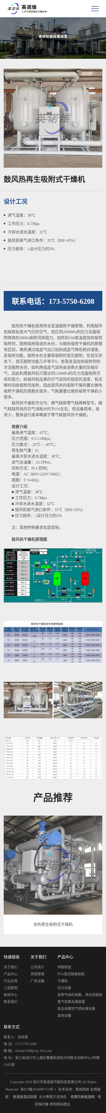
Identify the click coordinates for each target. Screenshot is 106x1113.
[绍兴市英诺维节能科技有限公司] (19, 8)
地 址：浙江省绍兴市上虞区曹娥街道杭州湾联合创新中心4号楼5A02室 (52, 1061)
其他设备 (64, 1015)
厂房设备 (37, 981)
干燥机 (62, 981)
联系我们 (11, 1002)
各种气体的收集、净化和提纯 (79, 995)
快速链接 (11, 957)
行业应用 (11, 981)
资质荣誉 (37, 974)
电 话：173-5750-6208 (20, 1044)
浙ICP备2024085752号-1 (38, 1089)
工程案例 (11, 988)
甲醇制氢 (64, 967)
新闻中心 (11, 995)
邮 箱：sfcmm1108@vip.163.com (28, 1051)
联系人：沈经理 (16, 1037)
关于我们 (11, 967)
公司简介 (37, 967)
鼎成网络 (82, 1089)
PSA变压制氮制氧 (71, 974)
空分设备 (64, 988)
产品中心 (11, 974)
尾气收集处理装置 (71, 1002)
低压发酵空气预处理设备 (76, 1008)
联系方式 (11, 1027)
